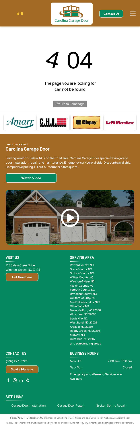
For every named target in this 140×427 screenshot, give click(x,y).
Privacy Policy (16, 417)
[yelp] (27, 381)
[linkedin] (21, 381)
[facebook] (8, 381)
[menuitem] (29, 405)
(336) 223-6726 (17, 361)
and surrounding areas (85, 343)
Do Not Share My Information (41, 417)
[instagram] (15, 381)
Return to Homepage (70, 104)
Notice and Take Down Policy (89, 417)
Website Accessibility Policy (117, 417)
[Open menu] (133, 13)
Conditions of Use (65, 417)
